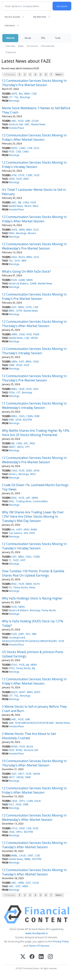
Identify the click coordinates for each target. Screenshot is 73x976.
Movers (32, 233)
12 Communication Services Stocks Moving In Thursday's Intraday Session (34, 351)
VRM (34, 634)
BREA (27, 93)
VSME (11, 365)
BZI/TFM (27, 419)
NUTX (36, 584)
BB (19, 202)
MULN (28, 206)
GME (27, 121)
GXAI (35, 389)
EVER (37, 416)
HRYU (19, 832)
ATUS (14, 828)
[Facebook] (32, 957)
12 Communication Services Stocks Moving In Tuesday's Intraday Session (34, 546)
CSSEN (29, 416)
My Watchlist (39, 16)
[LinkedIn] (41, 957)
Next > (59, 74)
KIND (26, 178)
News (20, 45)
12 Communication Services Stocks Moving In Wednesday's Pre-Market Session (34, 246)
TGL (16, 97)
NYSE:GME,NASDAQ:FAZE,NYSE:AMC (34, 723)
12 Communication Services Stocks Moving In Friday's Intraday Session (34, 164)
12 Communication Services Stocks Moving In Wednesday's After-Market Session (34, 817)
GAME (21, 280)
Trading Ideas (23, 501)
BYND (14, 746)
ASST (14, 307)
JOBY (21, 634)
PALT (11, 804)
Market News (38, 124)
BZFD (14, 148)
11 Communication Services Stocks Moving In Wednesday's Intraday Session (34, 405)
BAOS (22, 257)
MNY (24, 260)
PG (10, 587)
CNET (30, 855)
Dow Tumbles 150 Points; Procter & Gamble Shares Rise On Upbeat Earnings (33, 573)
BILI (21, 93)
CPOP (21, 175)
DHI (26, 533)
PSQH (12, 392)
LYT (10, 97)
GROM (34, 338)
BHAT (22, 692)
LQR (27, 338)
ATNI (14, 175)
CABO (22, 148)
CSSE (34, 93)
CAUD (22, 855)
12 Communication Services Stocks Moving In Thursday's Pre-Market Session (34, 82)
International (47, 45)
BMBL (14, 855)
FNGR (36, 334)
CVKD (19, 443)
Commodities (40, 501)
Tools (57, 37)
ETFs (43, 37)
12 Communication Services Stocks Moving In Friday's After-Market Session (34, 137)
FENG (11, 233)
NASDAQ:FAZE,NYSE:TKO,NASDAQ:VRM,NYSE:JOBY (29, 641)
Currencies (32, 45)
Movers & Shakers (18, 283)
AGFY (19, 529)
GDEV (12, 178)
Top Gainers (15, 533)
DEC (26, 443)
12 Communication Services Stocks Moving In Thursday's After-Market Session (34, 323)
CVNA (26, 202)
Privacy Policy (61, 941)
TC (10, 560)
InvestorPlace (16, 128)
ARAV (26, 529)
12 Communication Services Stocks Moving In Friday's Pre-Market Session (34, 296)
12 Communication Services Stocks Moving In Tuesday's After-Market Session (34, 845)
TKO (28, 634)
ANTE (14, 93)
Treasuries (10, 52)
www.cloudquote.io (36, 933)
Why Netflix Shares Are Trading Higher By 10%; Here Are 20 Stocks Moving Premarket (35, 432)
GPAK (18, 419)
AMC (13, 121)
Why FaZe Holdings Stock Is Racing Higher (32, 598)
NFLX (33, 474)
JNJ (27, 664)
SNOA (20, 447)
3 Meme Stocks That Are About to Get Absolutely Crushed (29, 736)
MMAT (12, 447)
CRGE (22, 334)
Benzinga (25, 97)
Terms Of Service (39, 945)
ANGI (14, 257)
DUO (36, 148)
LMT (28, 497)
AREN (22, 229)
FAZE (21, 121)
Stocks (28, 37)
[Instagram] (50, 957)
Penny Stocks (20, 587)
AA (12, 529)
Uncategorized (17, 637)
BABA (34, 529)
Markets (10, 37)
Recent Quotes (12, 16)
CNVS (22, 416)
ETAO (14, 664)
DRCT (21, 773)
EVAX (32, 533)
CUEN (30, 801)
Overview (10, 45)
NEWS (29, 280)
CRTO (22, 801)
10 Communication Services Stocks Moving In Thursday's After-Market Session (34, 763)
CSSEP (29, 175)
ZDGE (19, 365)
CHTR (29, 307)
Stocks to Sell (16, 124)
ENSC (32, 443)
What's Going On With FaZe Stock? (26, 271)
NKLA (36, 206)
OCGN (35, 121)
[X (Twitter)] (23, 957)
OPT (27, 447)
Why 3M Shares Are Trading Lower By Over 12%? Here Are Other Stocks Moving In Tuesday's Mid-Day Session (33, 516)
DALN (37, 801)
